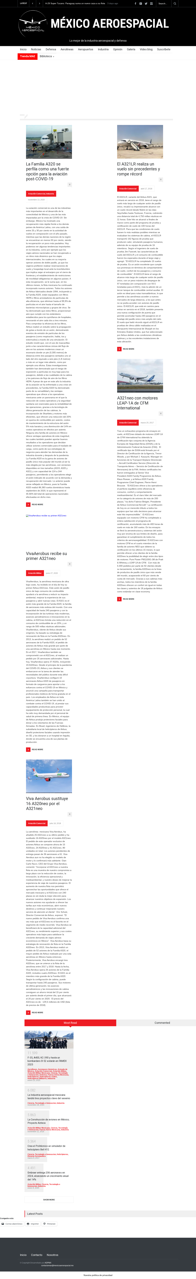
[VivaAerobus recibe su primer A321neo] (49, 531)
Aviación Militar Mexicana (39, 1073)
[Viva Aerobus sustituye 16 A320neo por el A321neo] (49, 776)
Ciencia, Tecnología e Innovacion (42, 1103)
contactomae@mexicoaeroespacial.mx (57, 1265)
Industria (103, 49)
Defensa (51, 49)
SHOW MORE (49, 1200)
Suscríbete (163, 49)
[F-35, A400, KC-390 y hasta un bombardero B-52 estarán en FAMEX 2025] (49, 1040)
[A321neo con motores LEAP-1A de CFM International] (140, 376)
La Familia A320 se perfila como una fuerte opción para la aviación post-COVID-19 (47, 171)
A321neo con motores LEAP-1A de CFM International (137, 403)
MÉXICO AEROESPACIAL (110, 23)
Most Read (70, 1022)
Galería (131, 49)
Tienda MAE (27, 56)
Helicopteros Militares (37, 1078)
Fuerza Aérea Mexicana (58, 1075)
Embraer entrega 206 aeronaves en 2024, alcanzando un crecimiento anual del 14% (48, 1176)
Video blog (146, 49)
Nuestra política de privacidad (98, 1275)
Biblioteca (46, 56)
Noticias (36, 49)
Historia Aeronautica (37, 1156)
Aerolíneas (67, 49)
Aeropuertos (85, 49)
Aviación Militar (35, 573)
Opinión (117, 49)
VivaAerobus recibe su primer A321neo (46, 556)
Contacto (36, 1255)
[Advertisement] (98, 87)
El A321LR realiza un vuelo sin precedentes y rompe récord (138, 169)
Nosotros (52, 1255)
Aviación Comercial (36, 194)
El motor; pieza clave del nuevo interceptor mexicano (71, 3)
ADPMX (48, 1263)
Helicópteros (33, 1077)
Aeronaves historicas (47, 1069)
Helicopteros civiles (48, 1077)
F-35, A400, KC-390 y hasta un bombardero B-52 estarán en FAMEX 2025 (47, 1061)
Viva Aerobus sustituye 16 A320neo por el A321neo (47, 803)
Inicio (23, 49)
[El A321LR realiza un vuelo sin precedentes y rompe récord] (140, 142)
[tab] (70, 1023)
